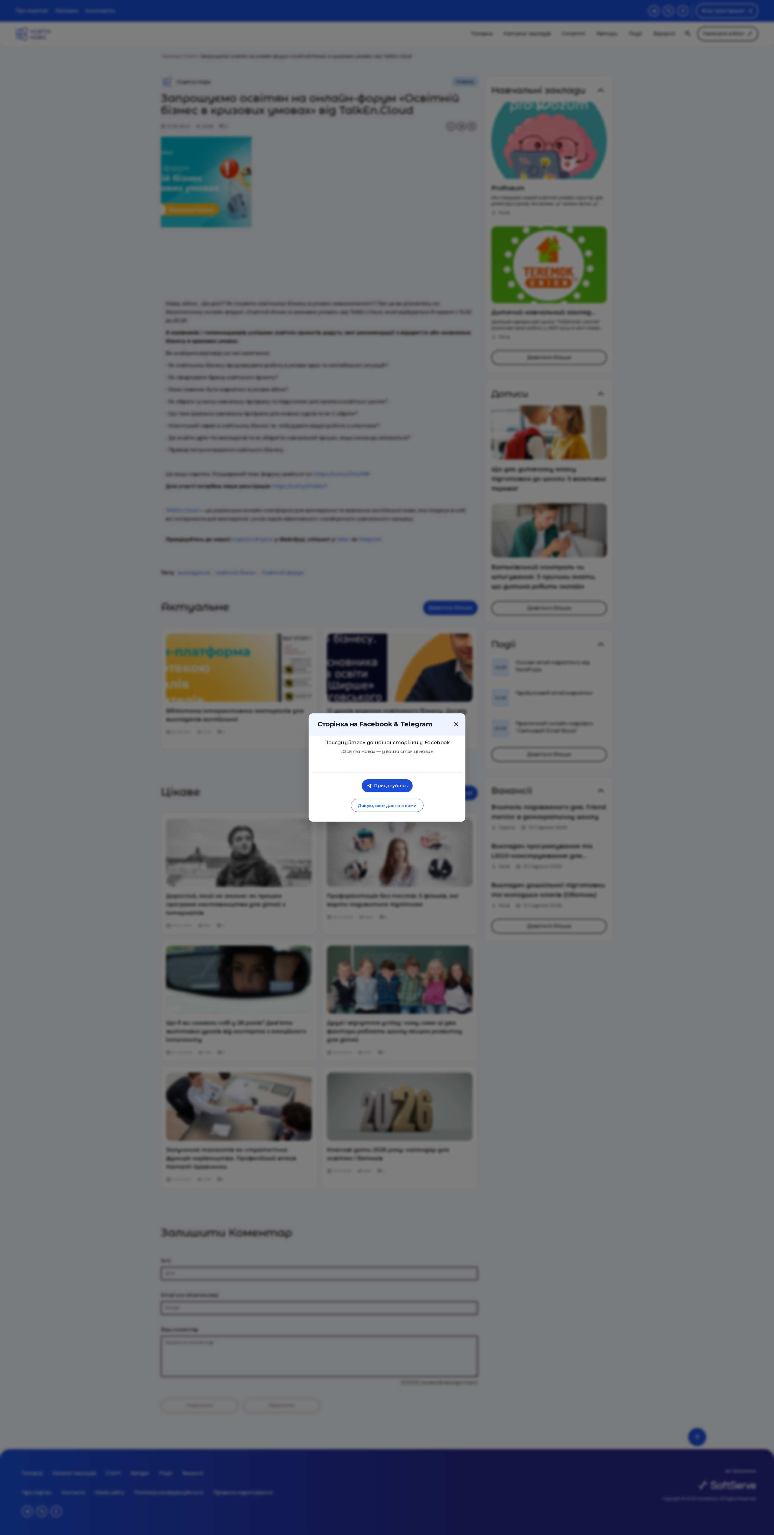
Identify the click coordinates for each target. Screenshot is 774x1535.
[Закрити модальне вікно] (456, 724)
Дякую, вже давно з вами (386, 805)
